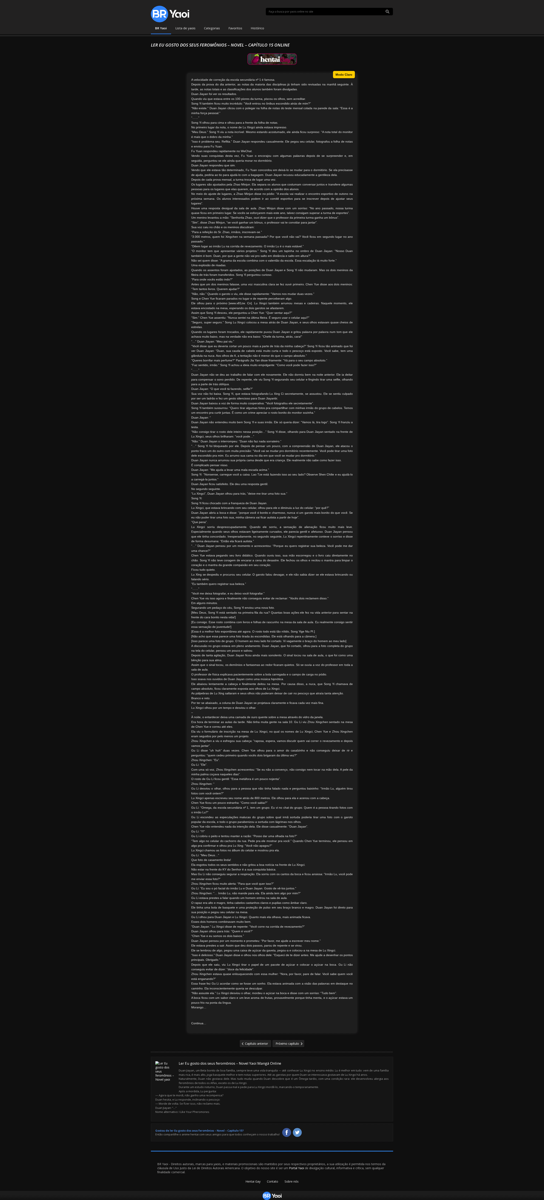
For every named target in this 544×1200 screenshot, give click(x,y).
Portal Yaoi (296, 1168)
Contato (272, 1181)
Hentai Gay (253, 1181)
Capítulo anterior (256, 1044)
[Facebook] (286, 1132)
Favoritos (235, 28)
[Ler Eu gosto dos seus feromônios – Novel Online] (165, 1076)
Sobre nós (292, 1181)
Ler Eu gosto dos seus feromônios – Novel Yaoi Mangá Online (230, 1063)
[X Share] (297, 1132)
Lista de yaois (185, 28)
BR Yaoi (161, 28)
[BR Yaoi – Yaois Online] (170, 14)
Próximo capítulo (287, 1044)
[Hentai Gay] (272, 59)
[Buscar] (387, 11)
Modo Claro (344, 74)
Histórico (257, 28)
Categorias (212, 28)
